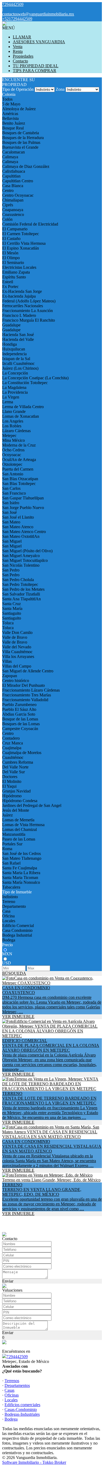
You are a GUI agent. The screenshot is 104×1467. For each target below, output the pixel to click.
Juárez (7, 815)
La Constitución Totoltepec (25, 382)
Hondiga (9, 344)
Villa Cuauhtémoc (17, 651)
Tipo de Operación (18, 89)
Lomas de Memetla (18, 820)
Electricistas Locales (19, 267)
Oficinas (12, 1395)
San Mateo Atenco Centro (24, 531)
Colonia (8, 94)
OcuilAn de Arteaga (19, 459)
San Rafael (11, 863)
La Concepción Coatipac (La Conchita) (35, 378)
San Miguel (12, 541)
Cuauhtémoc (12, 757)
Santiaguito (11, 613)
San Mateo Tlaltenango (21, 858)
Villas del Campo (16, 666)
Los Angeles (12, 421)
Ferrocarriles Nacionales (22, 305)
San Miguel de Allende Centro (27, 671)
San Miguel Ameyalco (21, 555)
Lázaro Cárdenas (16, 430)
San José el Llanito (18, 517)
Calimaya (10, 157)
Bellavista (10, 118)
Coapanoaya (12, 209)
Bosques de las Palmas (21, 142)
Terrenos (12, 1380)
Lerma (7, 402)
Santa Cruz (11, 603)
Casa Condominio (17, 930)
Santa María (12, 608)
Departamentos (17, 1385)
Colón (7, 219)
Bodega (8, 940)
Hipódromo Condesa (19, 800)
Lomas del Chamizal (19, 829)
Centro (8, 190)
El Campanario (14, 229)
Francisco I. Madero (19, 315)
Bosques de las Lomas (21, 723)
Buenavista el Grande (20, 147)
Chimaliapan (12, 200)
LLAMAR (22, 37)
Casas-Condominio (21, 1409)
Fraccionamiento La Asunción (27, 310)
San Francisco (14, 493)
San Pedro (10, 570)
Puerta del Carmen (17, 469)
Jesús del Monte (15, 810)
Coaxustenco (13, 214)
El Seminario (13, 262)
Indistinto (10, 896)
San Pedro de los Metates (23, 589)
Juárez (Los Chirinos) (20, 368)
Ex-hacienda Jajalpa (19, 296)
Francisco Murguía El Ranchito (28, 320)
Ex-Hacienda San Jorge (22, 291)
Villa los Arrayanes (18, 656)
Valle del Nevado (16, 647)
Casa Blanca (12, 185)
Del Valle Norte (15, 767)
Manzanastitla (13, 834)
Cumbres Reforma (17, 762)
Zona (60, 89)
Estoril (7, 281)
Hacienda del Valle (18, 339)
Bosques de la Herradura (23, 137)
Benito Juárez (13, 123)
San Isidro (10, 502)
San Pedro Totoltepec (20, 584)
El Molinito (11, 781)
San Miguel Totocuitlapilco (25, 560)
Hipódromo (12, 796)
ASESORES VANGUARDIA (39, 42)
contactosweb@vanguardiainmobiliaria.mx (38, 14)
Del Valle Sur (13, 772)
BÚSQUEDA (14, 973)
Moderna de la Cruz (19, 445)
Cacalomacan (13, 152)
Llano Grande (14, 411)
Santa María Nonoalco (21, 882)
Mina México (13, 440)
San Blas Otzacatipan (20, 478)
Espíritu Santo (14, 277)
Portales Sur (12, 844)
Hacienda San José (18, 334)
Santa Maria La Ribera (21, 872)
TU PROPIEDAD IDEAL (35, 66)
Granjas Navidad (16, 791)
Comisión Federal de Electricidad (30, 224)
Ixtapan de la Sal (16, 358)
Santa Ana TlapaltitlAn (21, 599)
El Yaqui (9, 786)
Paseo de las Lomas (18, 839)
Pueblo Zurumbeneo (19, 704)
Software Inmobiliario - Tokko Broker (34, 1462)
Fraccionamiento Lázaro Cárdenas (31, 690)
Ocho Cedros (13, 450)
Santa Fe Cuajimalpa (19, 868)
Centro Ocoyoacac (18, 195)
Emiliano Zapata (16, 272)
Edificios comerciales (22, 1404)
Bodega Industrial (17, 935)
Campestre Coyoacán (20, 728)
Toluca (8, 623)
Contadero (11, 738)
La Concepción (15, 373)
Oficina (8, 916)
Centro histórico (15, 680)
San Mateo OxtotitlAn (20, 536)
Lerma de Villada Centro (23, 406)
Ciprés (7, 205)
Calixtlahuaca (13, 171)
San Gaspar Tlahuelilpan (23, 498)
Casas (9, 1390)
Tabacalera (11, 887)
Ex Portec (10, 286)
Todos (7, 99)
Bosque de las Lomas (20, 719)
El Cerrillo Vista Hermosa (24, 243)
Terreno (8, 901)
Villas (7, 661)
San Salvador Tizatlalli (21, 594)
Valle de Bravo (14, 637)
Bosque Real (13, 128)
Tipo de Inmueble (17, 892)
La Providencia (15, 392)
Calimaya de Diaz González (25, 166)
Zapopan (9, 675)
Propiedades (23, 56)
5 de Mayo (11, 104)
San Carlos (11, 488)
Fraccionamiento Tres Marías (26, 695)
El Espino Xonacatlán (20, 248)
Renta (18, 51)
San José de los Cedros (21, 853)
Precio (7, 944)
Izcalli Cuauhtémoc (18, 363)
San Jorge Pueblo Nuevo (23, 507)
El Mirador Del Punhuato (23, 685)
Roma (7, 848)
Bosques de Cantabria (20, 133)
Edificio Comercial (18, 925)
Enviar (7, 1281)
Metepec (9, 435)
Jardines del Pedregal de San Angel (31, 805)
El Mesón (10, 253)
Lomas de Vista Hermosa (23, 824)
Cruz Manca (12, 743)
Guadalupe (11, 325)
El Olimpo (11, 257)
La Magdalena (14, 387)
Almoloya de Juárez (19, 109)
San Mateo (11, 522)
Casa (6, 911)
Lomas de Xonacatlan (20, 416)
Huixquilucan (13, 349)
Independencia (14, 354)
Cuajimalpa (11, 748)
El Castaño (11, 238)
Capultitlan (11, 176)
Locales (8, 920)
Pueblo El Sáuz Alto (19, 709)
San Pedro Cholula (18, 579)
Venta (17, 46)
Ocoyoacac (11, 454)
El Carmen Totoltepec (20, 233)
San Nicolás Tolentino (20, 565)
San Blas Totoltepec (19, 483)
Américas (10, 113)
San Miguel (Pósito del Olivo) (27, 551)
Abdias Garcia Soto (18, 714)
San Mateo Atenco (17, 527)
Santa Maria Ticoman (20, 877)
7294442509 (17, 1356)
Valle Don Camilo (17, 632)
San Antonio (12, 474)
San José (9, 512)
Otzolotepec (12, 464)
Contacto (20, 61)
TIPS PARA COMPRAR (34, 70)
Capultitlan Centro (17, 181)
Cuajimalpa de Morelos (21, 752)
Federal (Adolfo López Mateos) (28, 301)
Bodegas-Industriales (22, 1414)
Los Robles (11, 426)
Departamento (14, 906)
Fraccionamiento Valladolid (25, 699)
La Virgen (10, 397)
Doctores (9, 776)
